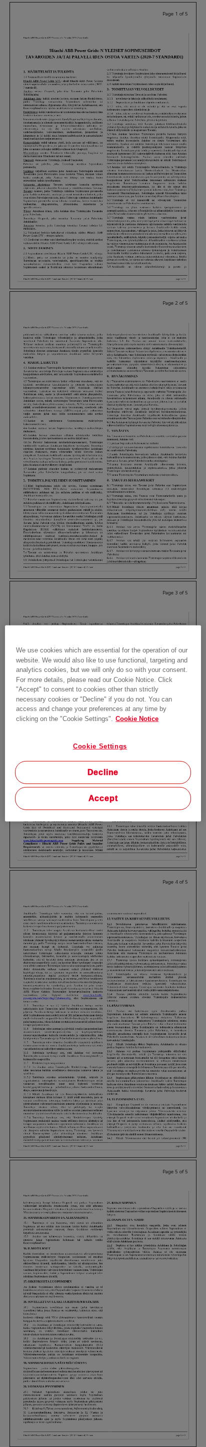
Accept (103, 798)
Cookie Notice (137, 718)
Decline (103, 772)
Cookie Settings (100, 746)
